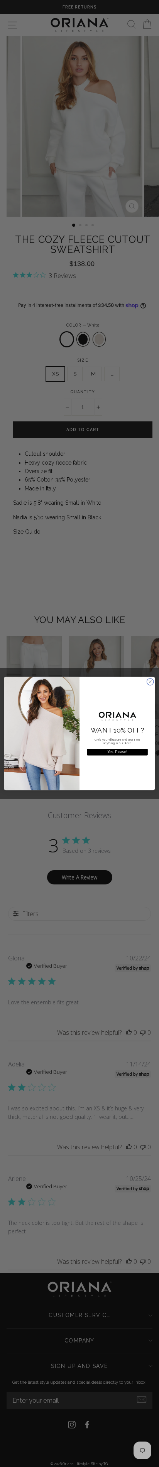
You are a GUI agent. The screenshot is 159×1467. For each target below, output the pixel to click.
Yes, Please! (117, 752)
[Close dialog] (150, 682)
